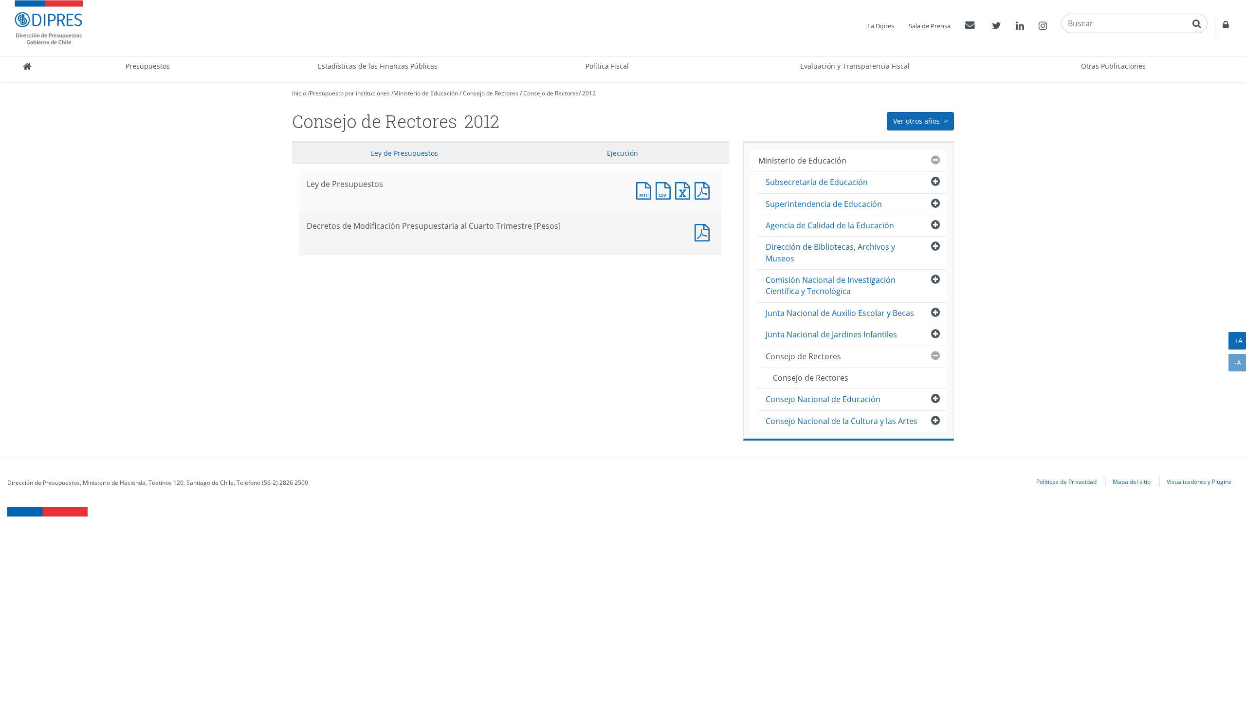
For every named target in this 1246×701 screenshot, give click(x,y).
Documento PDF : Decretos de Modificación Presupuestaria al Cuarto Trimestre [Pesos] (704, 231)
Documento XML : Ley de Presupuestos (646, 190)
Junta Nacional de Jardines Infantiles (831, 334)
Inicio (299, 93)
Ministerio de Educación (425, 93)
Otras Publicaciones (1113, 66)
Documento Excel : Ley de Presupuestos (685, 190)
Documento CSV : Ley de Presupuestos (665, 190)
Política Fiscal (607, 66)
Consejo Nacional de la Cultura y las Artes (841, 421)
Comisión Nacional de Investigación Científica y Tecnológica (831, 285)
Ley (404, 153)
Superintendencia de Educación (824, 204)
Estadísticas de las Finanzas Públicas (378, 66)
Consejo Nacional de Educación (823, 399)
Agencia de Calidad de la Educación (830, 225)
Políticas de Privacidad (1066, 481)
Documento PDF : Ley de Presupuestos (704, 190)
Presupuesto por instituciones (350, 93)
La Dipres (880, 25)
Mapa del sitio (1132, 481)
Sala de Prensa (930, 25)
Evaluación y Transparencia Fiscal (855, 66)
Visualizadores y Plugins (1199, 481)
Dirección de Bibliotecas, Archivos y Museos (830, 252)
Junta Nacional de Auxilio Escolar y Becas (840, 313)
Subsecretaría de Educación (817, 182)
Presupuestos (148, 66)
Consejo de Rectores (490, 93)
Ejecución (622, 153)
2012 (589, 93)
